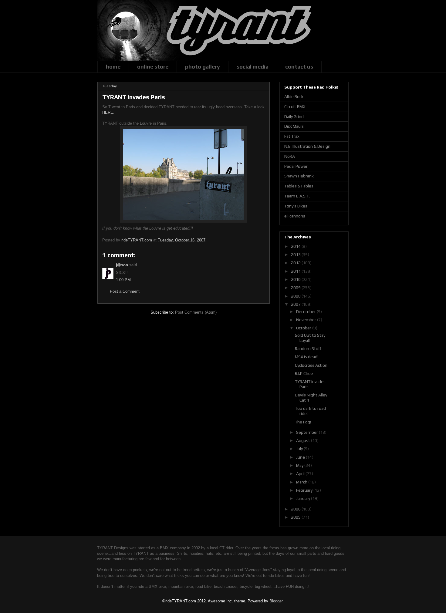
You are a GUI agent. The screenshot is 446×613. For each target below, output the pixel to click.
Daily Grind (294, 116)
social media (253, 66)
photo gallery (202, 66)
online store (152, 66)
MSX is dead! (306, 356)
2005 (296, 517)
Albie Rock (293, 96)
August (303, 440)
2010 (296, 279)
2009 (296, 287)
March (302, 482)
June (301, 457)
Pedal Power (296, 166)
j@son (122, 265)
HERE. (108, 112)
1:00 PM (123, 280)
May (300, 465)
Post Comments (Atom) (196, 312)
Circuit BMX (294, 106)
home (113, 66)
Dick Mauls (294, 126)
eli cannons (294, 216)
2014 (296, 246)
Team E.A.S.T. (297, 196)
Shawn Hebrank (299, 175)
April (301, 473)
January (303, 498)
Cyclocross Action (311, 365)
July (300, 448)
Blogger (275, 601)
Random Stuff (308, 348)
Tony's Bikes (295, 206)
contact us (299, 66)
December (306, 311)
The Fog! (303, 421)
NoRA (289, 156)
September (307, 432)
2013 (296, 254)
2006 (296, 509)
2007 (296, 304)
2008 (296, 296)
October (304, 327)
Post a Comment (125, 291)
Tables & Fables (298, 186)
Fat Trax (291, 136)
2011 (296, 271)
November (306, 319)
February (304, 490)
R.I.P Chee (304, 373)
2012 (296, 262)
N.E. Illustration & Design (307, 146)
